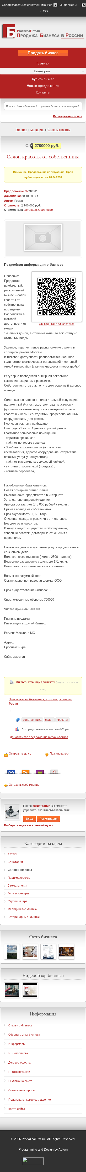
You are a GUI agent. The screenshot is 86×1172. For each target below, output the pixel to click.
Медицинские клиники (23, 909)
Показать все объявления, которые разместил (40, 701)
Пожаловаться (60, 753)
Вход (29, 818)
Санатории (15, 862)
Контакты (43, 92)
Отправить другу (20, 753)
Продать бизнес (43, 53)
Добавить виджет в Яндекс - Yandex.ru (54, 770)
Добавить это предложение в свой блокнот (39, 737)
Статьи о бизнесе (20, 1025)
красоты (62, 719)
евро (49, 209)
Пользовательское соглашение (29, 1099)
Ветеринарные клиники (24, 917)
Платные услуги (19, 1072)
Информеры (16, 1044)
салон (49, 719)
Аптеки (12, 854)
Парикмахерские (19, 877)
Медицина (37, 130)
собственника (32, 719)
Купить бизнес (43, 79)
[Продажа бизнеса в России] (43, 32)
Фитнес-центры (18, 893)
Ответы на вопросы (21, 1090)
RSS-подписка (18, 1053)
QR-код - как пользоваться (57, 324)
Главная (43, 63)
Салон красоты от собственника (43, 156)
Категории (25, 71)
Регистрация (49, 818)
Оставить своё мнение (24, 784)
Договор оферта (19, 1062)
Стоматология (17, 885)
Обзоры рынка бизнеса (24, 1034)
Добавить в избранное (40, 770)
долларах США (34, 209)
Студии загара (17, 901)
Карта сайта (16, 1109)
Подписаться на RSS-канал (25, 770)
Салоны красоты (59, 130)
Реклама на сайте (20, 1081)
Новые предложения (43, 86)
